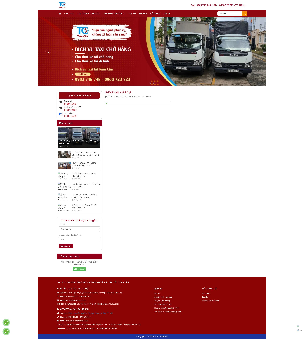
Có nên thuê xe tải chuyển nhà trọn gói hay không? (78, 142)
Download (80, 269)
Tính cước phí (65, 246)
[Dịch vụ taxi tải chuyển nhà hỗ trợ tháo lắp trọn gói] (64, 196)
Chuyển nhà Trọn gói (88, 13)
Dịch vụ (143, 13)
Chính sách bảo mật (211, 300)
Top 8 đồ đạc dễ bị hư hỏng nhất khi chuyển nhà (86, 185)
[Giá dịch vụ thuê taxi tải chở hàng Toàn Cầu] (64, 207)
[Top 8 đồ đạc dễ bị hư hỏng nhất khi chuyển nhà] (64, 186)
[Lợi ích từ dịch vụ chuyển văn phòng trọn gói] (64, 175)
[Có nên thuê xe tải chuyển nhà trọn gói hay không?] (79, 137)
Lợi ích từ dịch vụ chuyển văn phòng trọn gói (84, 174)
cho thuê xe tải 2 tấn (163, 304)
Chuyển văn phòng (114, 13)
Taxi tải (132, 13)
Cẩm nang (155, 13)
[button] (150, 83)
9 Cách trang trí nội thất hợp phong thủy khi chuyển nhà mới (85, 153)
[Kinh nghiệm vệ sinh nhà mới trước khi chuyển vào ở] (64, 165)
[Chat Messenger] (299, 326)
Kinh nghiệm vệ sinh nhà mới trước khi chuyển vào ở (84, 164)
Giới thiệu (69, 13)
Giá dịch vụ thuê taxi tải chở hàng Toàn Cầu (84, 206)
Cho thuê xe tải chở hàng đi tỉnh (167, 311)
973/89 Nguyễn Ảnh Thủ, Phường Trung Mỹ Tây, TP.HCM (90, 313)
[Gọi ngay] (6, 322)
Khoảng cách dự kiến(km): (70, 235)
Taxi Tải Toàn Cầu (160, 336)
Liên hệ (167, 13)
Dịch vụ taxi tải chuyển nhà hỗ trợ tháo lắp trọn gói (85, 195)
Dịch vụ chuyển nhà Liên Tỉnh (166, 308)
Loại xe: (62, 224)
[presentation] (48, 51)
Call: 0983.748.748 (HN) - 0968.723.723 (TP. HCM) (218, 5)
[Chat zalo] (299, 330)
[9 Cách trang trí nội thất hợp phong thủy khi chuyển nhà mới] (64, 154)
